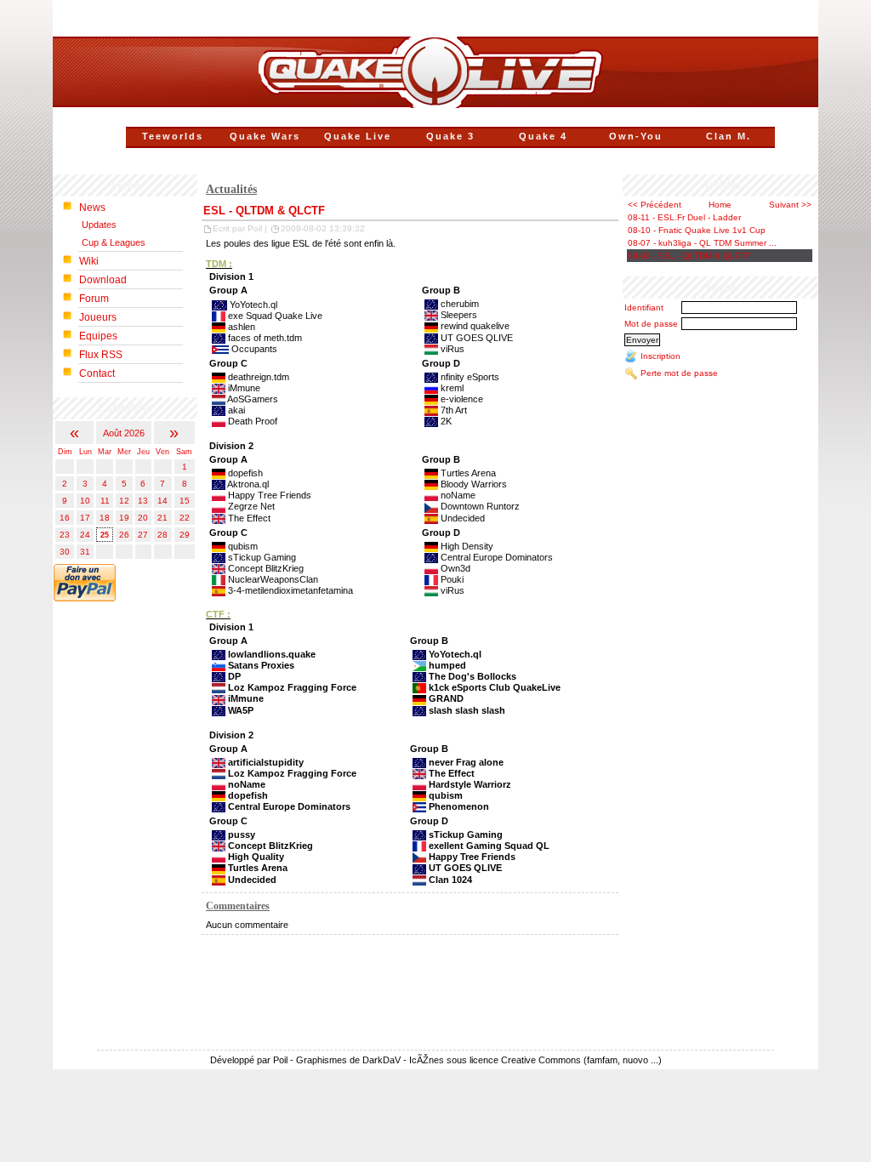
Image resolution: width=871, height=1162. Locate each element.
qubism (446, 795)
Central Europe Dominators (289, 806)
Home (720, 204)
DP (234, 676)
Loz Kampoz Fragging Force (292, 687)
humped (447, 665)
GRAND (446, 698)
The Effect (452, 773)
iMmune (246, 698)
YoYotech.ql (455, 654)
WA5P (240, 710)
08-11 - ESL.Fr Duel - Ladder (684, 217)
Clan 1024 (450, 879)
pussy (241, 834)
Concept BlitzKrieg (270, 845)
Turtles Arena (257, 868)
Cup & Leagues (113, 242)
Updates (99, 224)
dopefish (248, 795)
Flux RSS (100, 355)
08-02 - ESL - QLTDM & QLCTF (689, 255)
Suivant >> (790, 204)
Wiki (89, 261)
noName (246, 784)
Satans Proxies (261, 665)
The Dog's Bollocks (472, 676)
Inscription (660, 356)
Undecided (252, 879)
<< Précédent (654, 204)
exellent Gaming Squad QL (489, 845)
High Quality (256, 857)
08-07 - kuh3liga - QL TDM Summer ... (702, 243)
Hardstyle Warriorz (470, 784)
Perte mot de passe (679, 373)
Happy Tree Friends (472, 857)
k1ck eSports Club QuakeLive (495, 687)
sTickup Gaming (466, 834)
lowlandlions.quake (272, 654)
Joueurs (98, 317)
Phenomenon (459, 806)
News (92, 208)
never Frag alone (466, 762)
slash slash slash (467, 710)
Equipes (98, 336)
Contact (97, 373)
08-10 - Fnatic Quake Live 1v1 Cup (697, 230)
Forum (94, 299)
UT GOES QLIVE (465, 868)
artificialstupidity (266, 762)
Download (103, 280)
